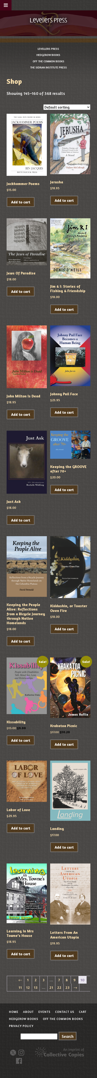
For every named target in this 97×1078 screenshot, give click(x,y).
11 (20, 987)
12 (28, 987)
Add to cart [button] (20, 202)
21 (51, 987)
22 (59, 987)
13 (35, 987)
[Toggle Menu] (6, 5)
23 (67, 987)
